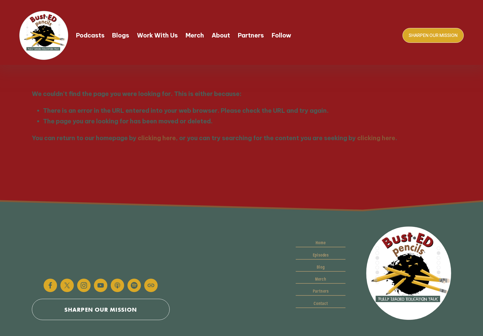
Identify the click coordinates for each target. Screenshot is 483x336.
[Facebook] (50, 285)
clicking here (157, 138)
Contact (321, 303)
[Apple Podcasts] (117, 285)
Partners (251, 35)
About (221, 35)
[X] (67, 285)
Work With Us (157, 35)
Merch (195, 35)
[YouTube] (100, 285)
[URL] (151, 285)
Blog (321, 267)
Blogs (120, 35)
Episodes (321, 255)
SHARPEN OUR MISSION (433, 35)
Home (321, 242)
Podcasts (90, 35)
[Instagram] (84, 285)
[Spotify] (134, 285)
